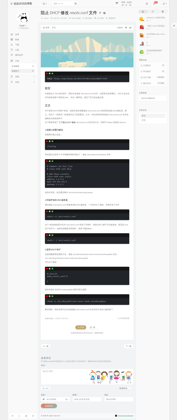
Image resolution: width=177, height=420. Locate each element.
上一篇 (46, 346)
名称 (43, 395)
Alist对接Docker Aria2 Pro (157, 34)
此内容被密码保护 (154, 50)
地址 (106, 395)
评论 (43, 365)
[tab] (143, 11)
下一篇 (129, 346)
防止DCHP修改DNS (148, 98)
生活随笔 (22, 66)
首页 (47, 27)
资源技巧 (22, 71)
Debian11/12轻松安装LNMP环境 (160, 17)
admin (46, 18)
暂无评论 (88, 18)
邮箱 (75, 395)
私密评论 (123, 388)
